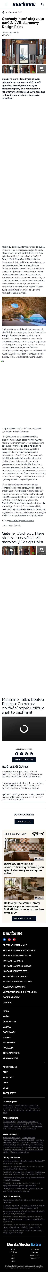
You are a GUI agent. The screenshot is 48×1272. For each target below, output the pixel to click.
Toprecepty (9, 1093)
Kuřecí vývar (25, 1142)
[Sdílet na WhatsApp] (31, 753)
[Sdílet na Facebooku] (16, 753)
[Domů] (24, 3)
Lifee (5, 1088)
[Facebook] (4, 939)
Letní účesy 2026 (14, 1129)
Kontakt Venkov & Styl (15, 971)
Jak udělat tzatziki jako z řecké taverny (30, 1145)
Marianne (35, 1249)
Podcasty (8, 1048)
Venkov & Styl (10, 1058)
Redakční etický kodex (15, 976)
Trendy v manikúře (9, 1121)
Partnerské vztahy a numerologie (14, 1124)
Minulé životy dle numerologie (27, 1121)
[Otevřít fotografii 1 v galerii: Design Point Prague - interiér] (10, 69)
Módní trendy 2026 (17, 1110)
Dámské (35, 1252)
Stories (7, 1037)
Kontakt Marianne (13, 961)
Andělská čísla (8, 1108)
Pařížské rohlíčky (9, 1145)
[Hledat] (42, 3)
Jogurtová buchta (37, 1142)
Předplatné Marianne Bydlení (19, 950)
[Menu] (5, 4)
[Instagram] (9, 939)
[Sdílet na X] (21, 753)
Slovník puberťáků (21, 1105)
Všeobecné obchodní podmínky (20, 992)
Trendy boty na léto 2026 (22, 1126)
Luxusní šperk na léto (29, 1129)
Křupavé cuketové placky (11, 1138)
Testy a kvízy (33, 1105)
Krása (6, 1016)
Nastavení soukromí (14, 987)
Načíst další (24, 822)
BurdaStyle (35, 1255)
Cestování (18, 1108)
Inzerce (7, 1002)
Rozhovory (9, 1032)
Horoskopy (9, 1043)
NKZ (13, 1255)
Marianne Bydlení (23, 918)
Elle (5, 1072)
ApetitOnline (10, 1067)
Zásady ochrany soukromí (17, 981)
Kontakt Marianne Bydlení (17, 966)
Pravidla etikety (8, 1105)
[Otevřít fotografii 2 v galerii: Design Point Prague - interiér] (27, 69)
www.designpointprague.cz (21, 520)
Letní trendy (29, 1110)
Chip (5, 1083)
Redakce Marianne (10, 32)
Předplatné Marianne (15, 945)
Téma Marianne (14, 12)
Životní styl (9, 1022)
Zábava (7, 1027)
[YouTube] (14, 939)
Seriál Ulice (32, 1124)
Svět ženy (8, 1077)
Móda (6, 1011)
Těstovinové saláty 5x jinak (19, 1152)
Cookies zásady (11, 997)
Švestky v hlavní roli (28, 1138)
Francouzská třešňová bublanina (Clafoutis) (18, 1140)
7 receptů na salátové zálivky (13, 1147)
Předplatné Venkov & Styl (17, 955)
